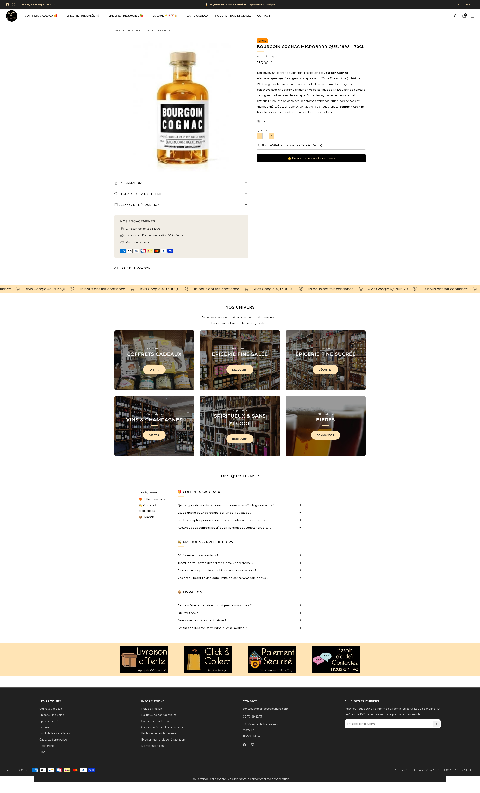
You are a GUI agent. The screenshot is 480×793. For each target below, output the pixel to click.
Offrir (154, 369)
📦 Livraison (146, 517)
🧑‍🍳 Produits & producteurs (147, 508)
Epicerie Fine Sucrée (52, 721)
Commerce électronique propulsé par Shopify (417, 770)
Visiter (154, 435)
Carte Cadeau (197, 15)
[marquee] (240, 289)
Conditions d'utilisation (155, 721)
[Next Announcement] (293, 4)
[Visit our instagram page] (13, 4)
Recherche (46, 745)
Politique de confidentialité (158, 715)
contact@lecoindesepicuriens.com (38, 4)
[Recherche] (456, 16)
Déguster (326, 369)
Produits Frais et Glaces (232, 15)
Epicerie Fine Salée (51, 715)
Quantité (262, 130)
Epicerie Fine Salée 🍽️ (83, 15)
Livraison (469, 4)
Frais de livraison (151, 708)
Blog (42, 752)
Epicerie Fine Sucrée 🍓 (125, 15)
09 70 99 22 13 (252, 716)
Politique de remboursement (160, 733)
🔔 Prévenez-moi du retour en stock (311, 158)
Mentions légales (152, 745)
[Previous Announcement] (186, 4)
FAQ (460, 4)
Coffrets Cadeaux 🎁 (41, 15)
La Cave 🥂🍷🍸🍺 (164, 15)
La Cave (44, 727)
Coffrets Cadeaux (50, 708)
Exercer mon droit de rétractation (163, 739)
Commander (325, 435)
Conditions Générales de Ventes (162, 727)
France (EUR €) (14, 770)
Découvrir (240, 369)
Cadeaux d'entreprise (53, 739)
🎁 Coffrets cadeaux (152, 499)
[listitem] (240, 4)
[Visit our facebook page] (7, 4)
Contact (263, 15)
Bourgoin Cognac (267, 56)
